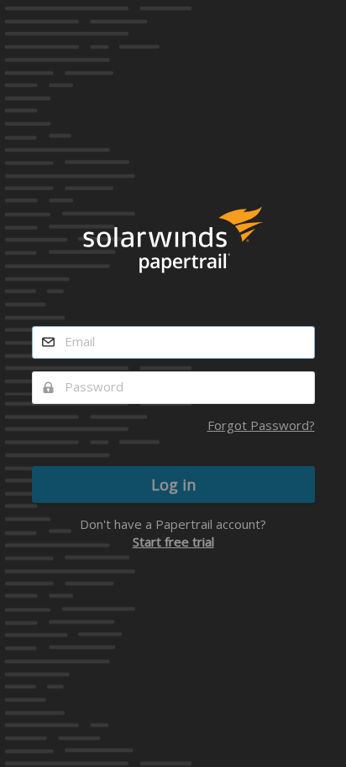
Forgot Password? (261, 425)
